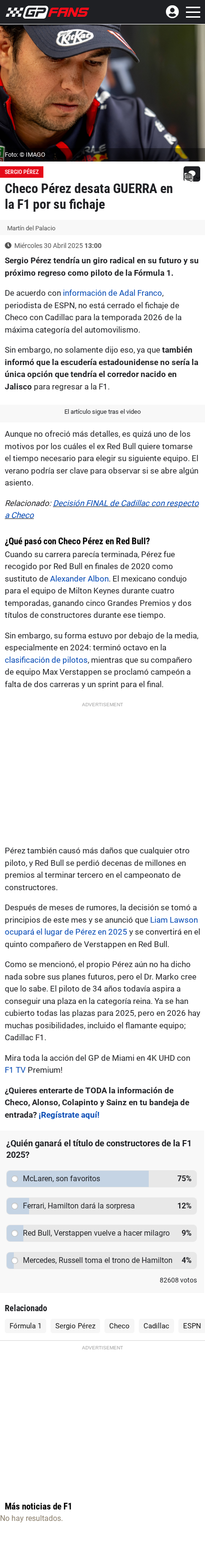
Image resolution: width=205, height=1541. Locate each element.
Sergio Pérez (22, 172)
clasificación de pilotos (46, 660)
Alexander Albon (79, 578)
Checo (119, 1326)
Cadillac (156, 1326)
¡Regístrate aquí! (69, 1115)
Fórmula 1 (25, 1326)
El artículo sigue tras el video (102, 411)
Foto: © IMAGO (25, 154)
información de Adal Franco (112, 293)
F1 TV (15, 1070)
